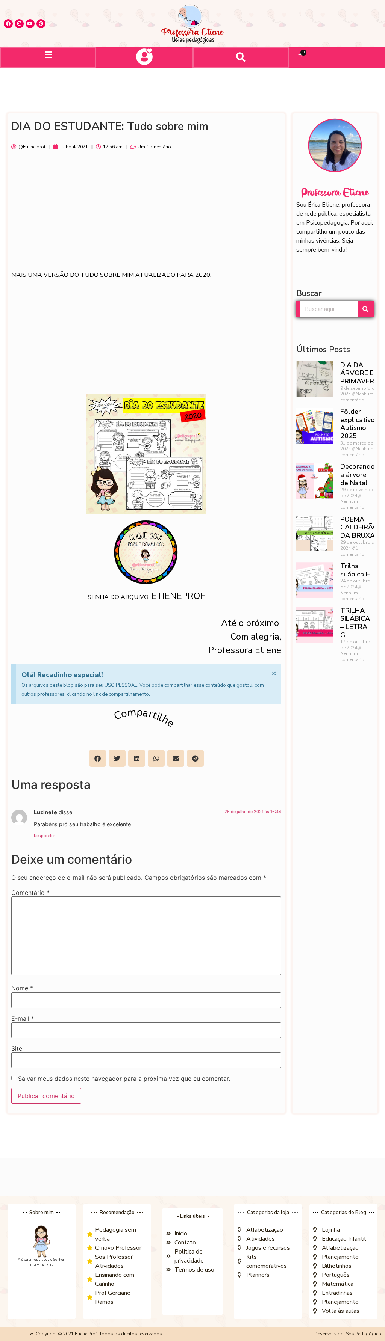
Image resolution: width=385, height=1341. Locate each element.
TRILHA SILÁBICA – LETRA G (355, 623)
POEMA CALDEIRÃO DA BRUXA (359, 527)
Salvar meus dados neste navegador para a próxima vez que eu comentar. (124, 1079)
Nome (22, 988)
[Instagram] (19, 23)
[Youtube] (30, 23)
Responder (44, 835)
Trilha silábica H (355, 570)
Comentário (30, 893)
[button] (48, 54)
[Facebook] (8, 23)
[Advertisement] (146, 214)
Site (16, 1048)
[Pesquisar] (366, 309)
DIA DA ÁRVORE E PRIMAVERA (359, 373)
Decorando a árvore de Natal (357, 474)
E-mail (22, 1018)
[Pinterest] (40, 23)
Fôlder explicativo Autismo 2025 (357, 423)
